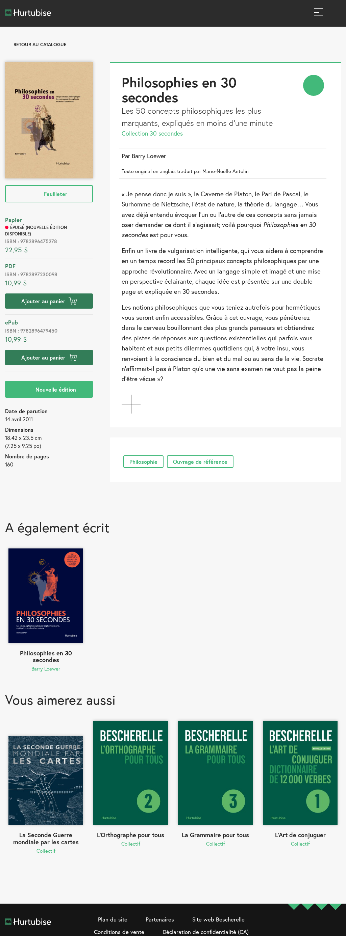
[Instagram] (307, 926)
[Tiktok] (335, 926)
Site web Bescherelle (218, 919)
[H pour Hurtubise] (321, 926)
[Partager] (313, 85)
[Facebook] (294, 926)
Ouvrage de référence (200, 461)
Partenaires (160, 919)
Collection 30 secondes (152, 133)
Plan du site (112, 919)
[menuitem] (313, 85)
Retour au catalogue (40, 44)
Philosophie (143, 461)
